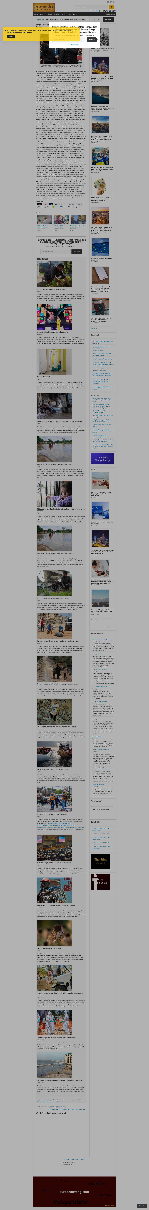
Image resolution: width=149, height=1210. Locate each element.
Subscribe (92, 39)
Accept (11, 36)
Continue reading (74, 44)
